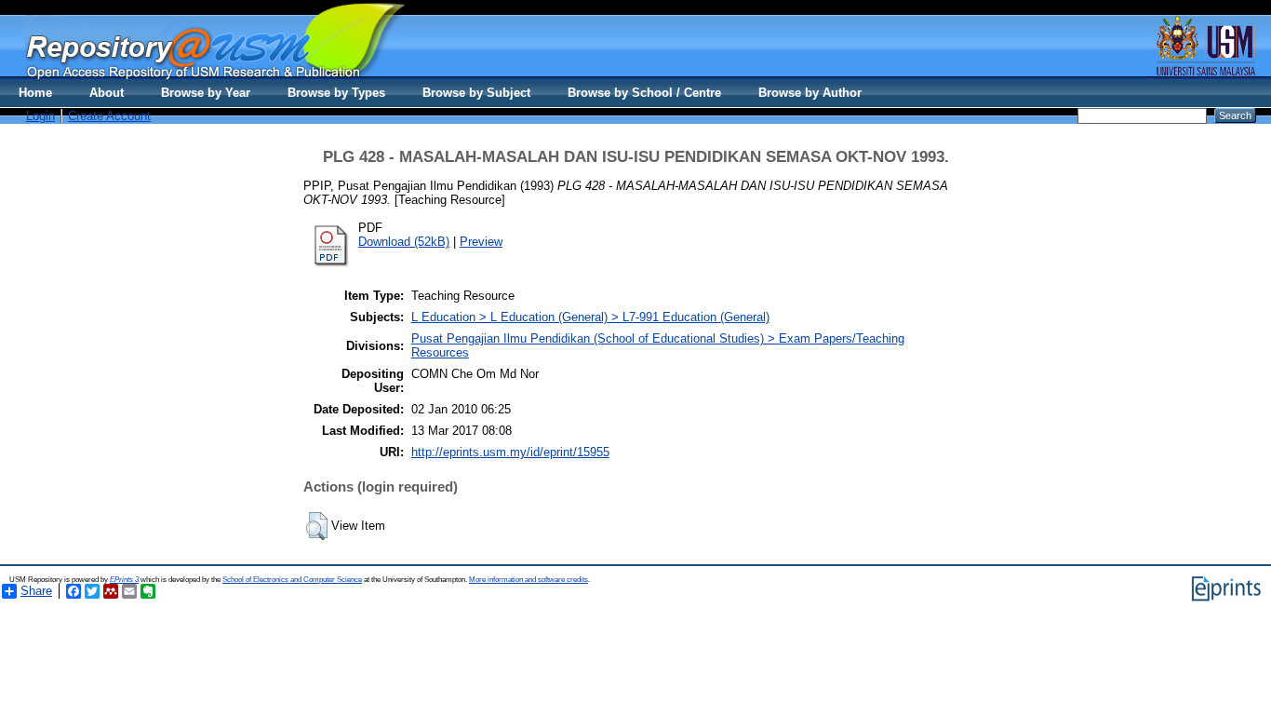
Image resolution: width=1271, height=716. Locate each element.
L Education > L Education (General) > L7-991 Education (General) (590, 317)
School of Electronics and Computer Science (292, 579)
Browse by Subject (476, 93)
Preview (481, 242)
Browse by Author (810, 93)
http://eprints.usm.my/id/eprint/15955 (510, 452)
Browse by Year (205, 93)
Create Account (109, 116)
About (106, 93)
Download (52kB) (403, 242)
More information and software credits (528, 579)
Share (36, 591)
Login (40, 116)
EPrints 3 (124, 579)
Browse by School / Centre (644, 93)
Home (35, 93)
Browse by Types (336, 93)
